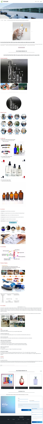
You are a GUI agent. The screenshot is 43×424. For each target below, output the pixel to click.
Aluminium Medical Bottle (15, 361)
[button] (36, 1)
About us (28, 419)
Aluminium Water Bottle (29, 361)
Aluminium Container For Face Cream (22, 361)
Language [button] (41, 1)
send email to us (22, 47)
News (18, 419)
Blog (23, 419)
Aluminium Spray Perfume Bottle (4, 361)
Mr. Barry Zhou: (4, 394)
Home (2, 20)
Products (5, 20)
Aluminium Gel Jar (10, 361)
